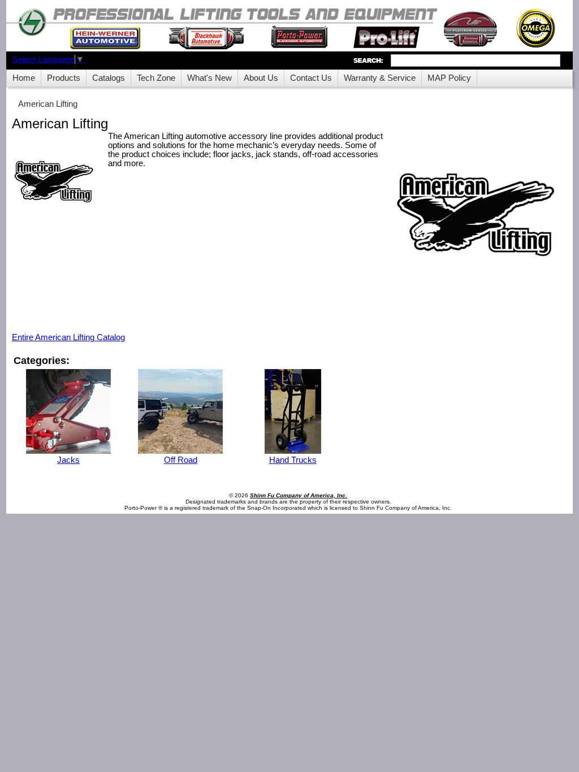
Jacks (68, 460)
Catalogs (108, 78)
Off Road (180, 460)
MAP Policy (449, 78)
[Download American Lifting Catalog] (54, 183)
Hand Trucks (293, 460)
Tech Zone (156, 78)
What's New (209, 78)
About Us (261, 78)
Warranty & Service (380, 78)
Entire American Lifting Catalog (68, 337)
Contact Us (311, 78)
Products (63, 78)
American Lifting (47, 104)
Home (23, 78)
